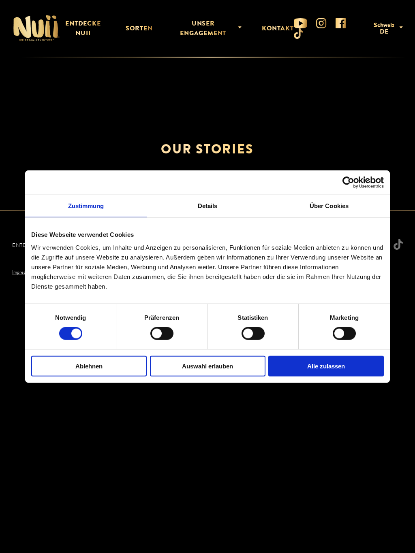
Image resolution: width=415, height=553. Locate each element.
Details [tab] (208, 205)
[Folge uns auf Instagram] (321, 23)
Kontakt (278, 28)
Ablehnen (89, 365)
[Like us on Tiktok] (298, 33)
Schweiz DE (384, 28)
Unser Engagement (203, 28)
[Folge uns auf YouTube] (300, 23)
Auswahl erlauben (207, 365)
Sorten (139, 28)
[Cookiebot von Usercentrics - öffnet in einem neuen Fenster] (348, 183)
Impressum (22, 272)
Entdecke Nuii (83, 28)
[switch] (161, 333)
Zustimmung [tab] (86, 205)
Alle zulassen (326, 365)
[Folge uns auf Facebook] (341, 23)
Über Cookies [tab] (329, 205)
